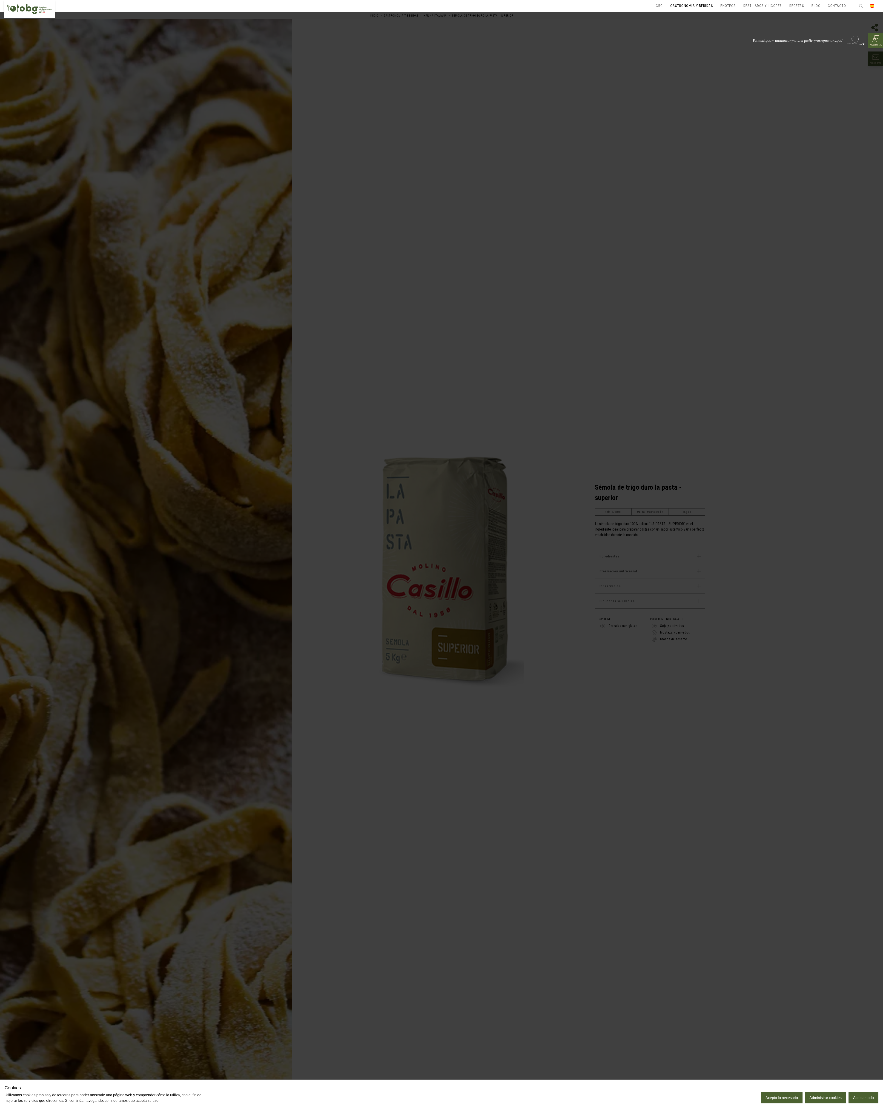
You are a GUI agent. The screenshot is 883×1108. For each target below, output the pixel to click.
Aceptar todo (863, 1098)
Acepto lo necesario (781, 1098)
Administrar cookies (825, 1098)
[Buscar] (860, 6)
